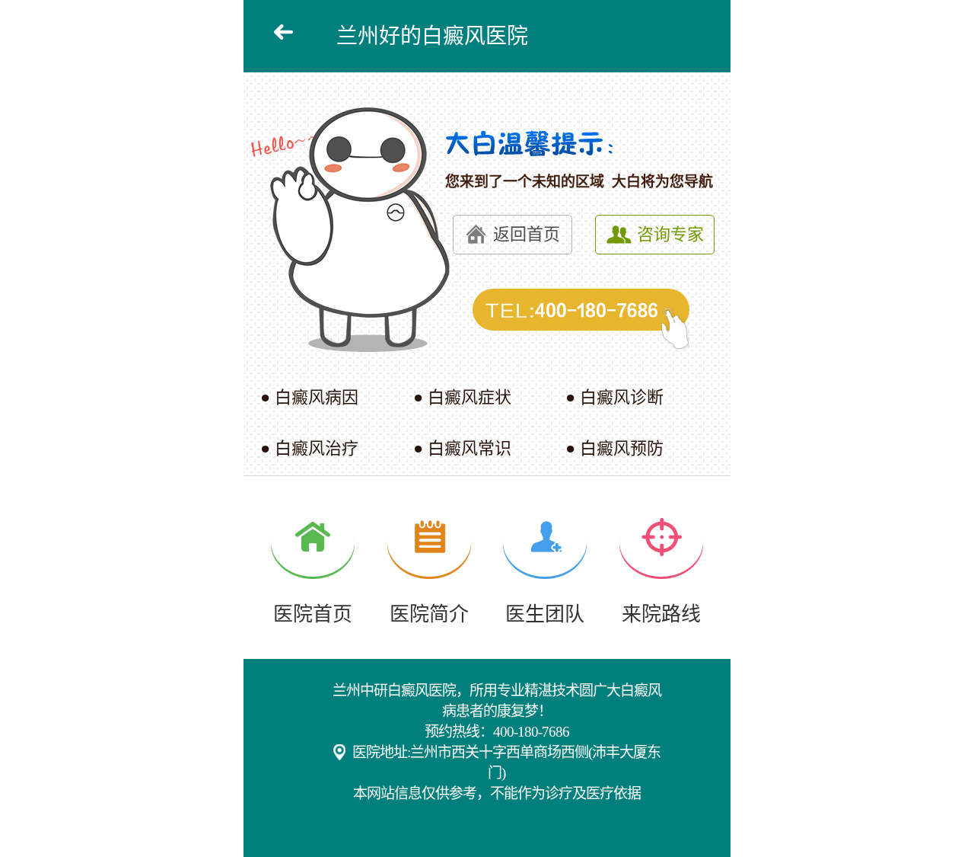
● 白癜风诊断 (614, 397)
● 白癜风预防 (614, 448)
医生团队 (544, 614)
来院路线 (661, 614)
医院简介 (429, 614)
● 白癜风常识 (462, 448)
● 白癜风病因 (309, 397)
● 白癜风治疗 (309, 448)
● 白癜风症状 (462, 397)
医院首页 (312, 614)
